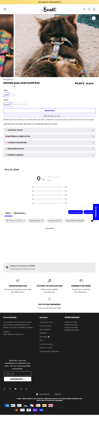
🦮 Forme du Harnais (14, 155)
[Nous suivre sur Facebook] (4, 389)
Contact (40, 398)
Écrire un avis (89, 212)
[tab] (20, 213)
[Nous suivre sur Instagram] (10, 389)
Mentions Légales (51, 398)
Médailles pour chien (72, 330)
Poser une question (75, 212)
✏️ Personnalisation (14, 149)
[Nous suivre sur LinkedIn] (26, 389)
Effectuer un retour (46, 348)
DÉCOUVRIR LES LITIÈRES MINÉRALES (49, 2)
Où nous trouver (45, 326)
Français (58, 394)
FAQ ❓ (42, 340)
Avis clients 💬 (45, 337)
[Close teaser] (92, 221)
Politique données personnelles (70, 398)
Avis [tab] (9, 213)
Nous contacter (45, 329)
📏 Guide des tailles (14, 130)
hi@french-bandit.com (15, 334)
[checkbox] (74, 220)
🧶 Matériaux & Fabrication (17, 136)
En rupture (49, 111)
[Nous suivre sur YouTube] (15, 389)
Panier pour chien (71, 322)
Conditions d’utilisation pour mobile (49, 400)
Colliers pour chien (71, 325)
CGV (35, 398)
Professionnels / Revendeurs (50, 351)
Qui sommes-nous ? (46, 322)
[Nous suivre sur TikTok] (21, 389)
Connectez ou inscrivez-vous (22, 269)
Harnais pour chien (71, 327)
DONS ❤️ (43, 333)
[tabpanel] (49, 236)
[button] (49, 187)
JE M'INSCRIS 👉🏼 (17, 379)
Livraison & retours (46, 344)
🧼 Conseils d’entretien (16, 142)
